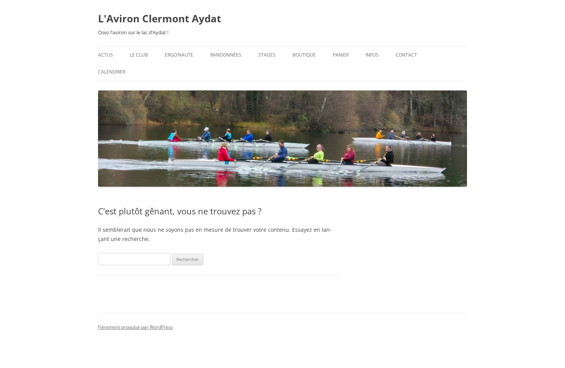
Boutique (304, 55)
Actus (105, 55)
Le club (139, 55)
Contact (406, 55)
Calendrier (111, 72)
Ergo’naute (179, 55)
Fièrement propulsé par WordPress (135, 327)
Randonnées (225, 55)
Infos (372, 55)
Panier (341, 55)
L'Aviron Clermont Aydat (159, 18)
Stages (267, 55)
